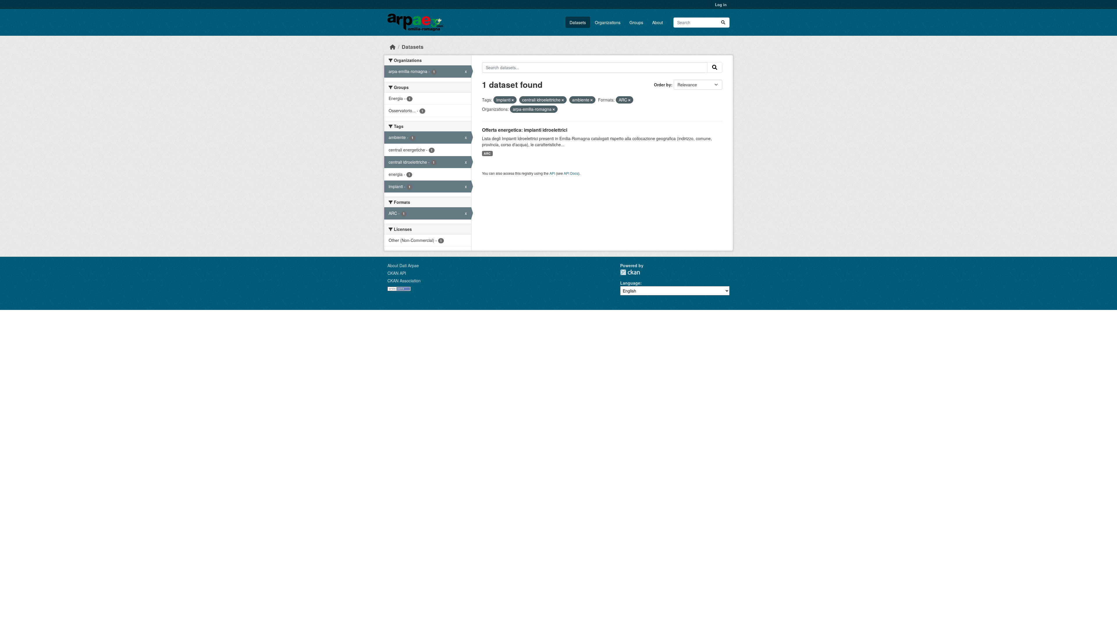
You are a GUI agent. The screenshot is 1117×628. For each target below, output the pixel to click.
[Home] (393, 46)
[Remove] (513, 100)
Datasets (578, 22)
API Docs (571, 173)
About (657, 22)
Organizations (607, 22)
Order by (662, 85)
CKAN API (396, 273)
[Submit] (723, 22)
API (552, 173)
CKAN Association (404, 280)
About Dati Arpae (403, 265)
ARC (487, 153)
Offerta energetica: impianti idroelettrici (524, 129)
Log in (721, 4)
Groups (636, 22)
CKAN (630, 272)
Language (630, 283)
